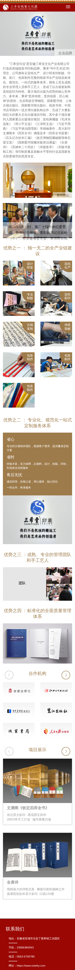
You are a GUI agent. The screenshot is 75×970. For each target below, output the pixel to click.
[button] (66, 675)
